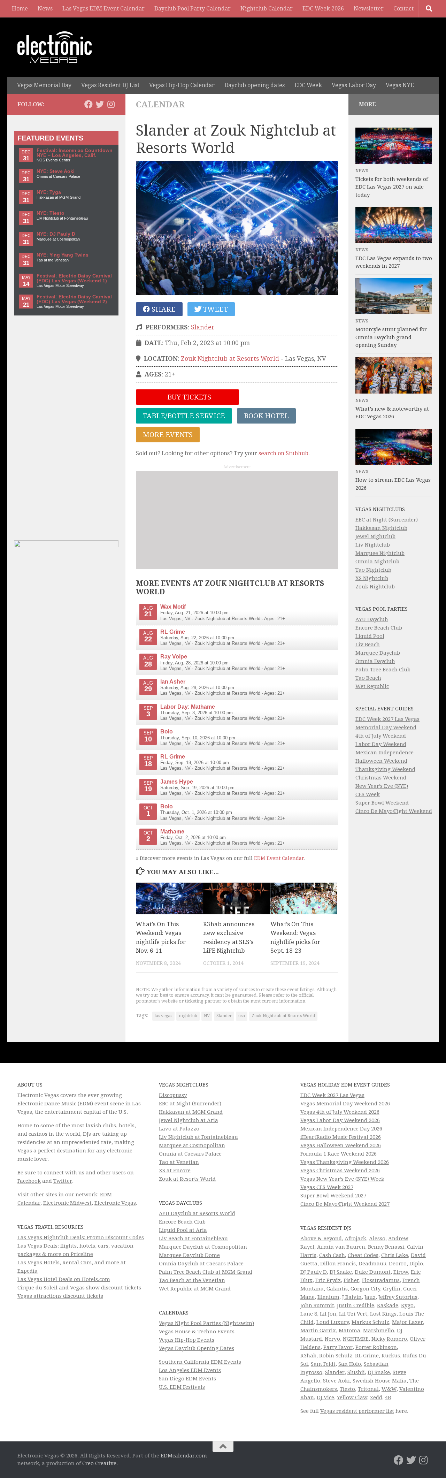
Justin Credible (355, 1305)
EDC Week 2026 (323, 8)
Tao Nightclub (373, 570)
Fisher (351, 1280)
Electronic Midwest (67, 1203)
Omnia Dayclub (375, 661)
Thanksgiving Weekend (385, 769)
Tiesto (347, 1389)
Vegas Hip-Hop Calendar (182, 85)
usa (241, 1015)
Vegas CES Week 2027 (326, 1187)
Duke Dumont (373, 1272)
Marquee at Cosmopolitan (192, 1145)
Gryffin (391, 1289)
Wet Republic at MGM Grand (195, 1289)
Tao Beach (368, 678)
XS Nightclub (371, 578)
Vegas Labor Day (354, 85)
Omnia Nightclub (377, 561)
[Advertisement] (237, 520)
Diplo (416, 1263)
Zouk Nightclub (375, 587)
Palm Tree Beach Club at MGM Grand (205, 1272)
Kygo (407, 1305)
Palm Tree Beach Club (382, 669)
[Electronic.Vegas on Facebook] (88, 104)
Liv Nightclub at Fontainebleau (198, 1137)
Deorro (398, 1263)
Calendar (160, 104)
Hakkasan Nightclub (381, 528)
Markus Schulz (370, 1322)
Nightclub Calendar (266, 8)
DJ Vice (325, 1397)
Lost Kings (383, 1314)
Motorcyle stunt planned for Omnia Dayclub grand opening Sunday (391, 337)
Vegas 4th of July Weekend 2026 (339, 1112)
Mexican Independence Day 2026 (341, 1129)
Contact (403, 8)
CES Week (367, 794)
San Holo (349, 1364)
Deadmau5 (372, 1263)
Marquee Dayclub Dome (189, 1255)
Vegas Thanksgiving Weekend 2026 (344, 1162)
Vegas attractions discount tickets (60, 1296)
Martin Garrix (318, 1330)
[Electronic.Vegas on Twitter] (99, 104)
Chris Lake (394, 1255)
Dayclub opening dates (254, 85)
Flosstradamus (381, 1280)
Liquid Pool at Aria (183, 1230)
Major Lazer (407, 1322)
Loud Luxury (332, 1322)
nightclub (188, 1015)
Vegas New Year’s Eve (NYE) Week (342, 1179)
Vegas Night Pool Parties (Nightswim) (206, 1323)
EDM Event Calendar (279, 858)
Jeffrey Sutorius (397, 1297)
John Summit (317, 1305)
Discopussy (173, 1095)
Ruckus (391, 1356)
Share (163, 309)
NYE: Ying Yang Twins (63, 255)
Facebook (29, 1181)
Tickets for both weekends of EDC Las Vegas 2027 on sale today (391, 187)
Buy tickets (188, 397)
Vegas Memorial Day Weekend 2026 (345, 1103)
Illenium (328, 1297)
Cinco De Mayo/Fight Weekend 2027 (345, 1204)
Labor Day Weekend (380, 744)
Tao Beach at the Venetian (192, 1280)
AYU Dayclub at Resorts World (197, 1213)
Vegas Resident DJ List (110, 85)
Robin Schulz (335, 1356)
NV (207, 1015)
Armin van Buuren (341, 1247)
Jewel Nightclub (375, 536)
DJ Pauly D (313, 1272)
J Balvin (352, 1297)
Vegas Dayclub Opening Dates (196, 1348)
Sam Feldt (323, 1364)
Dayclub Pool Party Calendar (192, 8)
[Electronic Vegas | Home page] (54, 47)
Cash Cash (332, 1255)
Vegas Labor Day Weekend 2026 (340, 1120)
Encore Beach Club (378, 628)
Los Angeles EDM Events (190, 1370)
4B (388, 1397)
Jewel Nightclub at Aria (188, 1120)
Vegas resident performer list (357, 1411)
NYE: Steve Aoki (56, 171)
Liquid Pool (369, 636)
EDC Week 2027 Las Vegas (387, 719)
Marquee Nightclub (380, 553)
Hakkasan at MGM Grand (191, 1112)
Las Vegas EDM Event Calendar (103, 8)
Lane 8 (308, 1314)
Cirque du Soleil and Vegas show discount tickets (79, 1288)
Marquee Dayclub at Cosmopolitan (203, 1247)
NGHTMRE (356, 1339)
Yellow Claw (352, 1397)
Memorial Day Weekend (385, 727)
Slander (203, 327)
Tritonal (368, 1389)
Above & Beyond (321, 1238)
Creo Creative (99, 1463)
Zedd (376, 1397)
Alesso (377, 1238)
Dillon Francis (338, 1263)
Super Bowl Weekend (382, 803)
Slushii (356, 1372)
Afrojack (355, 1238)
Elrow (400, 1272)
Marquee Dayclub (377, 653)
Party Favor (338, 1347)
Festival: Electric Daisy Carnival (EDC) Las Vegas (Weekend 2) (74, 299)
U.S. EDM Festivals (182, 1387)
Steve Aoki (336, 1381)
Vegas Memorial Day (44, 85)
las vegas (163, 1015)
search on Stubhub (283, 453)
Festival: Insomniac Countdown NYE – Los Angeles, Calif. (75, 153)
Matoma (349, 1330)
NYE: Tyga (49, 192)
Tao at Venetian (179, 1162)
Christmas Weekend (380, 778)
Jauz (370, 1297)
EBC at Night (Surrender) (386, 520)
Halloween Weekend (381, 761)
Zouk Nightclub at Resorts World (230, 358)
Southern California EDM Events (200, 1362)
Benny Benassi (386, 1247)
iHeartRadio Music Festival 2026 (340, 1137)
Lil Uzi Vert (353, 1314)
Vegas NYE (400, 85)
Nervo (332, 1339)
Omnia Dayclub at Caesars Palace (201, 1263)
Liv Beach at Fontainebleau (193, 1238)
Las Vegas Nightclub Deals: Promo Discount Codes (80, 1237)
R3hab (308, 1356)
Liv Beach (367, 644)
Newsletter (369, 8)
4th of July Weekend (380, 736)
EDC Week (308, 85)
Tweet (214, 309)
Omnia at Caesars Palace (190, 1154)
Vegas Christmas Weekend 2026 (340, 1170)
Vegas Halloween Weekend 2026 (340, 1145)
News (45, 8)
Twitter (62, 1181)
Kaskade (387, 1305)
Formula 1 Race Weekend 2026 (338, 1154)
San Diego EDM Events (187, 1379)
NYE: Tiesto (50, 213)
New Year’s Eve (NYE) (381, 786)
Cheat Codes (363, 1255)
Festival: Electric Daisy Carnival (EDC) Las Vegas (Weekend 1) (74, 278)
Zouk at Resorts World (187, 1179)
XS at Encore (175, 1170)
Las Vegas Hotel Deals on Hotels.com (63, 1279)
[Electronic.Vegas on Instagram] (111, 104)
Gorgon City (365, 1289)
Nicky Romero (389, 1339)
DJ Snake (341, 1272)
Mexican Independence (384, 752)
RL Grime (367, 1356)
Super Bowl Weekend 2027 (333, 1196)
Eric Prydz (328, 1280)
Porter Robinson (376, 1347)
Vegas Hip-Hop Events (186, 1340)
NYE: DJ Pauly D (56, 234)
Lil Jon (328, 1314)
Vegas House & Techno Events (196, 1331)
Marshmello (378, 1330)
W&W (389, 1389)
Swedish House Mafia (380, 1381)
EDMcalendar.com (184, 1456)
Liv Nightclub (372, 545)
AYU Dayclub (371, 619)
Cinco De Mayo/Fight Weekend (393, 811)
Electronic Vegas (115, 1203)
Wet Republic (372, 686)
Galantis (337, 1289)
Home (20, 8)
